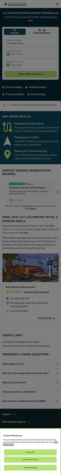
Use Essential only (30, 459)
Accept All (30, 452)
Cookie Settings (30, 467)
